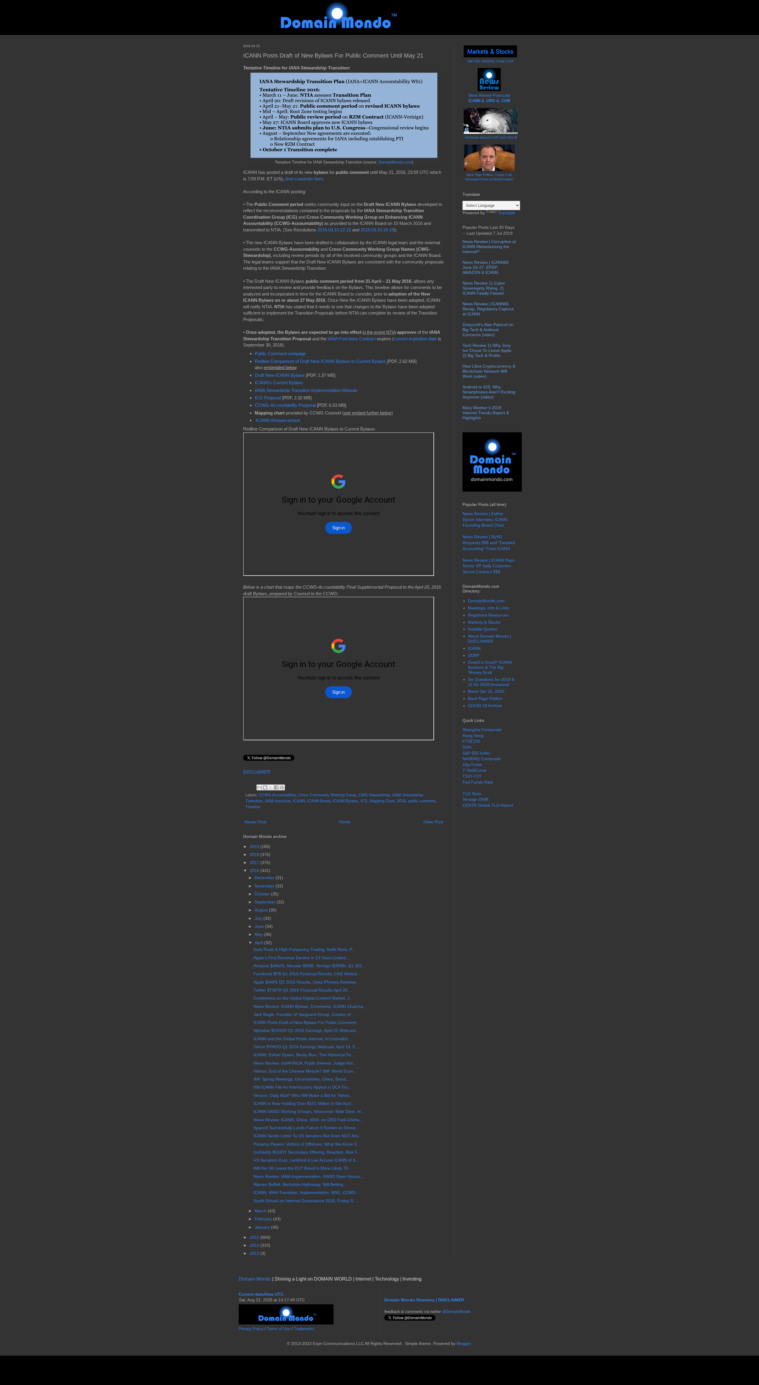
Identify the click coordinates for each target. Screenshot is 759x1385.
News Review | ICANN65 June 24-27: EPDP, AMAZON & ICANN (486, 267)
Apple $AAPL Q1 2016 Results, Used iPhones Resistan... (306, 982)
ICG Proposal (268, 397)
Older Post (433, 821)
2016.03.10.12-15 (334, 229)
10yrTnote (472, 764)
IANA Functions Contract (352, 338)
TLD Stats (472, 793)
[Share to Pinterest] (282, 787)
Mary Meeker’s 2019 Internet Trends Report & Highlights (486, 412)
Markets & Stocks (484, 622)
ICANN (299, 801)
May (259, 934)
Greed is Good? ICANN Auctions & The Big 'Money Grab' (490, 667)
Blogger (464, 1343)
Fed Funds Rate (478, 782)
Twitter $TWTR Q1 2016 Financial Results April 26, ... (303, 990)
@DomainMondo (456, 1311)
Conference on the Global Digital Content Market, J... (303, 998)
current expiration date (415, 338)
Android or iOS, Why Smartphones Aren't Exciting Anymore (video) (489, 392)
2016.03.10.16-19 (377, 229)
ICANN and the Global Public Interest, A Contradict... (302, 1038)
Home (344, 821)
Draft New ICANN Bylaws (280, 375)
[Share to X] (271, 787)
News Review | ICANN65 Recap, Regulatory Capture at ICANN (488, 308)
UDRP (473, 655)
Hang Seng (473, 735)
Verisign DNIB (475, 799)
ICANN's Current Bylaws (279, 382)
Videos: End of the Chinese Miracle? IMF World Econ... (305, 1071)
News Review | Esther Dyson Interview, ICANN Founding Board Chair (485, 519)
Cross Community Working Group (327, 795)
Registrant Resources (488, 615)
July (259, 918)
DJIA (467, 747)
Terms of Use (278, 1329)
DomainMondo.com (395, 162)
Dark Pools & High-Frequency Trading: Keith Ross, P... (304, 949)
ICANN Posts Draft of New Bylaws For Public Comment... (306, 1022)
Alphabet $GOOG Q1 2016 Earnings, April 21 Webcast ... (307, 1030)
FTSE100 (471, 741)
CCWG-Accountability (277, 795)
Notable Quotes (482, 629)
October (263, 894)
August (262, 910)
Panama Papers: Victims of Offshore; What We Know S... (306, 1144)
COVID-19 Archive (485, 705)
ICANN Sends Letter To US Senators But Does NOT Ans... (307, 1135)
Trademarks (304, 1329)
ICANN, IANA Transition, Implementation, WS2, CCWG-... (307, 1192)
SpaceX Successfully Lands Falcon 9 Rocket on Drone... (306, 1127)
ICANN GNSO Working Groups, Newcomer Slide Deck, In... (308, 1111)
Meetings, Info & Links (488, 608)
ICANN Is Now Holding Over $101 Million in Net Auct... (304, 1103)
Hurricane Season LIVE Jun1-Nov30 (491, 137)
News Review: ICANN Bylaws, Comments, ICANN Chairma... (310, 1006)
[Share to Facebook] (276, 787)
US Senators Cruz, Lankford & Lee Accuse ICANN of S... (306, 1160)
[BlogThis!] (265, 787)
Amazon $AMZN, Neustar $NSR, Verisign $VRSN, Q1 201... (309, 965)
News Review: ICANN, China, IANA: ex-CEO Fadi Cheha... (308, 1119)
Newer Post (255, 821)
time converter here (304, 178)
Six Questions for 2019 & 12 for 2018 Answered (491, 682)
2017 (255, 862)
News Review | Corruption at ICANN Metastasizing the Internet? (489, 246)
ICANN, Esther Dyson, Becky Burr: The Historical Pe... (304, 1054)
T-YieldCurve (475, 770)
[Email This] (259, 787)
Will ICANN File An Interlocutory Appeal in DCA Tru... (302, 1087)
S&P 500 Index (476, 753)
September (266, 902)
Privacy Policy (251, 1329)
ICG (364, 801)
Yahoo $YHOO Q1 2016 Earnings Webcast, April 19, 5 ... (306, 1046)
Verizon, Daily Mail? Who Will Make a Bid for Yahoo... (303, 1095)
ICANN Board (318, 801)
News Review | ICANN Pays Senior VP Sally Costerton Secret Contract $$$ (488, 566)
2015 (255, 1237)
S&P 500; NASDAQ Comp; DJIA (490, 61)
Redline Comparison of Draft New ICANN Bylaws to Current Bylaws (320, 361)
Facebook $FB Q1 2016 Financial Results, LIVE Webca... (307, 973)
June (260, 926)
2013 (255, 1253)
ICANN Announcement (278, 420)
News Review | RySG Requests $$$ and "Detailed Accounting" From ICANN (489, 542)
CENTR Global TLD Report (488, 805)
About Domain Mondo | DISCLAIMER (489, 639)
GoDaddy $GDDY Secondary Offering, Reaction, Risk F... (307, 1152)
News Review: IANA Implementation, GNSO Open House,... (309, 1176)
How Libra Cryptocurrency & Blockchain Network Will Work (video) (489, 371)
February (264, 1218)
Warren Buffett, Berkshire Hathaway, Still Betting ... (300, 1184)
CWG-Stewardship (374, 795)
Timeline (252, 807)
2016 (255, 870)
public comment (422, 801)
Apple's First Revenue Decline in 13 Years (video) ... (302, 957)
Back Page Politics (485, 698)
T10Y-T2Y (472, 776)
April (259, 942)
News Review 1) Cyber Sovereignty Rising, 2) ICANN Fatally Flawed (484, 288)
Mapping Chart (382, 801)
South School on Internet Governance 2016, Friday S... (305, 1200)
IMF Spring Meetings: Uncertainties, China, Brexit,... (302, 1079)
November (265, 886)
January (263, 1227)
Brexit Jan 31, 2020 (486, 691)
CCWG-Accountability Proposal (285, 405)
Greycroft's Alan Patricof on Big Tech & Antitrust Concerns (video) (488, 329)
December (265, 877)
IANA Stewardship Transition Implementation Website (306, 390)
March (261, 1210)
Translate (506, 212)
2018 (255, 854)
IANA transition (278, 801)
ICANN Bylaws (345, 801)
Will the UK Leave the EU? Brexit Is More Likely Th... (302, 1168)
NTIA (401, 801)
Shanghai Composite (482, 729)
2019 (255, 846)
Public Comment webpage (280, 353)
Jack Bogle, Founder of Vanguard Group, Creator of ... (304, 1014)
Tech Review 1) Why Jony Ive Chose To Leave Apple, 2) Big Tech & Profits (488, 350)
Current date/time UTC (261, 1294)
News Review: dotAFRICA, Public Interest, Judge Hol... (304, 1063)
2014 (255, 1245)
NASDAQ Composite (482, 758)
